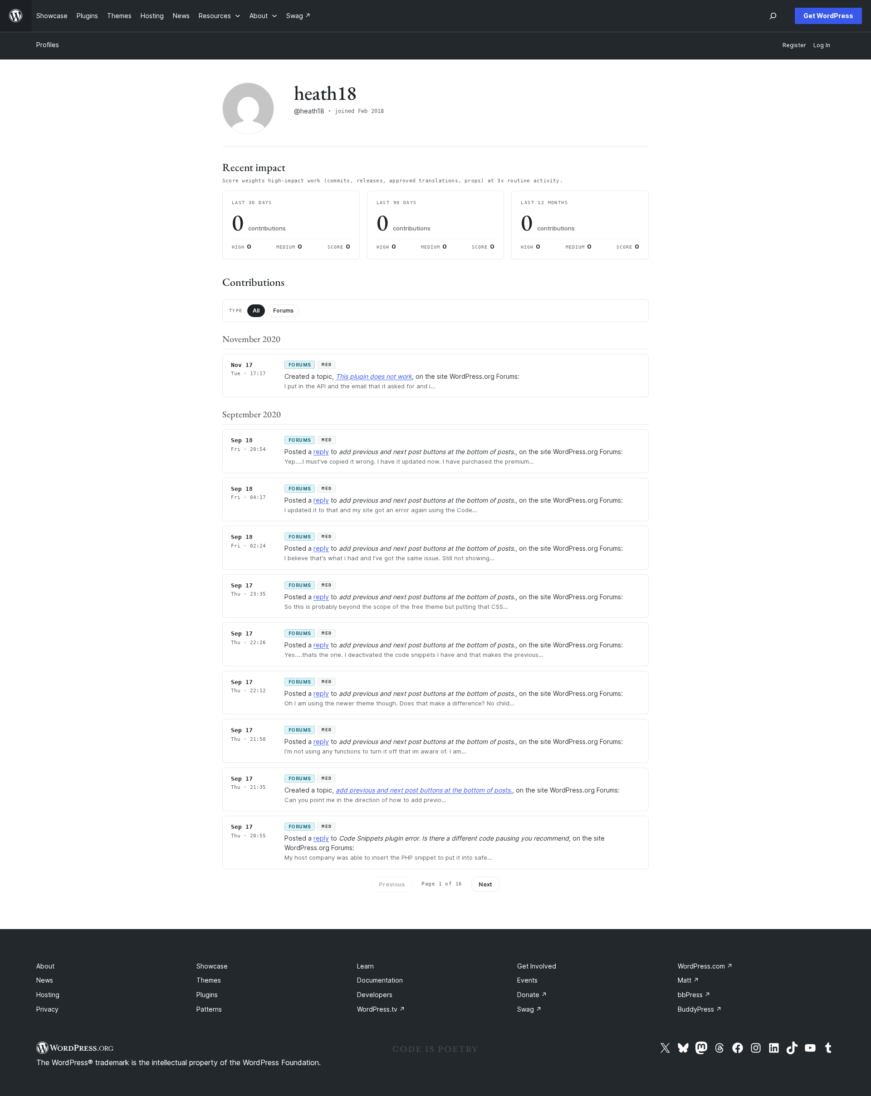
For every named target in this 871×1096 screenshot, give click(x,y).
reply (321, 451)
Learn (365, 966)
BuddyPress (700, 1009)
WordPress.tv (381, 1009)
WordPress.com (705, 966)
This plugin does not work (374, 376)
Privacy (47, 1009)
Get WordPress (828, 16)
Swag (529, 1009)
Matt (688, 980)
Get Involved (536, 966)
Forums (283, 310)
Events (527, 980)
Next (485, 884)
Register (794, 45)
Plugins (207, 994)
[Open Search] (773, 16)
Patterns (209, 1009)
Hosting (47, 994)
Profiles (47, 45)
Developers (374, 994)
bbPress (694, 994)
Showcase (212, 966)
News (44, 980)
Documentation (380, 980)
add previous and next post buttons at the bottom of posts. (424, 790)
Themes (208, 980)
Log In (821, 45)
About (45, 966)
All (256, 310)
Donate (532, 994)
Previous (392, 884)
